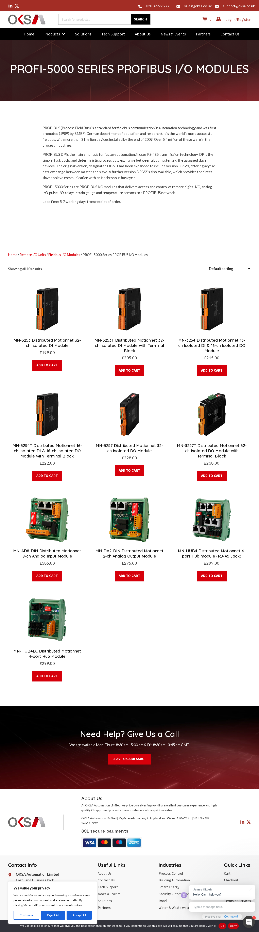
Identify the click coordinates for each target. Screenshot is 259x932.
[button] (10, 6)
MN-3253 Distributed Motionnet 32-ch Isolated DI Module (47, 343)
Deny (233, 925)
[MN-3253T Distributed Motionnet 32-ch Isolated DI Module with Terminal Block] (129, 308)
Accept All (79, 915)
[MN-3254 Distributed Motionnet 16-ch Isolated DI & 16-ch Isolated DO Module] (212, 308)
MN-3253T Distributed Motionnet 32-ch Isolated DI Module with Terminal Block (129, 345)
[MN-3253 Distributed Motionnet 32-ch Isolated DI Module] (47, 308)
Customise (26, 915)
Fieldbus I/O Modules (64, 255)
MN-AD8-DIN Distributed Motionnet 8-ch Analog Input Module (47, 553)
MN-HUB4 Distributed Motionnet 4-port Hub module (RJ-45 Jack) (212, 553)
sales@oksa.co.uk (198, 6)
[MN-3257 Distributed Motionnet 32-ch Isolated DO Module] (129, 414)
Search (140, 19)
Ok (222, 925)
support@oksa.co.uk (239, 6)
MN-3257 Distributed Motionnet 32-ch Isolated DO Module (129, 448)
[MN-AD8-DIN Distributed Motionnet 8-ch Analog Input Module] (47, 519)
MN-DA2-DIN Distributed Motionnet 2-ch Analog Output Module (129, 553)
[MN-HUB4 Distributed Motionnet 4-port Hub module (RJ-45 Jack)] (212, 519)
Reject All (53, 915)
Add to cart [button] (47, 365)
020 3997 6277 (157, 6)
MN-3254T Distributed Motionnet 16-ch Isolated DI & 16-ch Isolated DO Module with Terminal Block (47, 451)
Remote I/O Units (33, 255)
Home (12, 255)
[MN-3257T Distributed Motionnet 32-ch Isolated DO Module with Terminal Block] (212, 414)
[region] (52, 902)
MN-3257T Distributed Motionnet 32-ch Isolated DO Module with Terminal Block (212, 451)
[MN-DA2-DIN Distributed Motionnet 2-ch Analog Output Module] (129, 519)
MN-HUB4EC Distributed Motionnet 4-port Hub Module (47, 653)
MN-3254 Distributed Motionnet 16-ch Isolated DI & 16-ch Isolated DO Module (211, 345)
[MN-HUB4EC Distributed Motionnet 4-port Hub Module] (47, 619)
